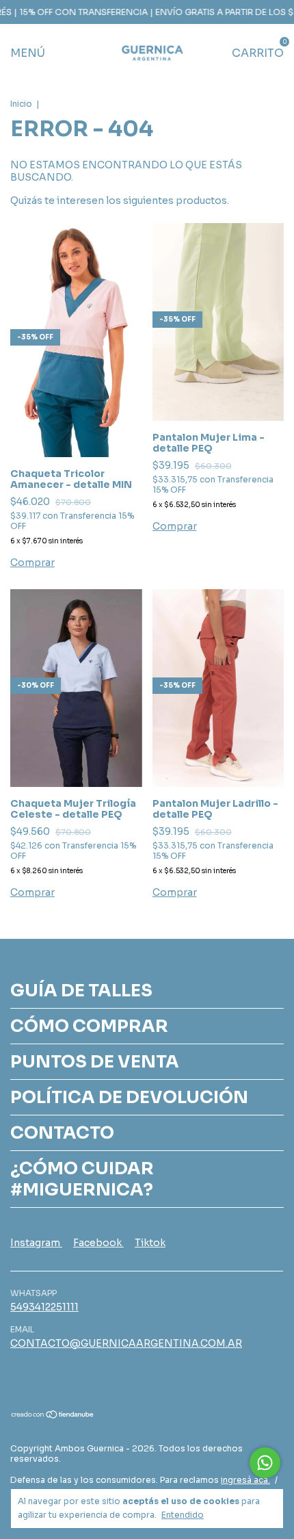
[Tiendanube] (53, 1416)
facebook (98, 1243)
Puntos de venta (94, 1061)
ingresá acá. (245, 1480)
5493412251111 (44, 1307)
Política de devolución (129, 1097)
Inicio (21, 104)
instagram (36, 1243)
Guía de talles (81, 990)
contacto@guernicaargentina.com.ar (126, 1343)
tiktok (150, 1243)
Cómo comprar (89, 1026)
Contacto (62, 1132)
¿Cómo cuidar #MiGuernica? (82, 1179)
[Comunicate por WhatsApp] (265, 1462)
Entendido (182, 1515)
